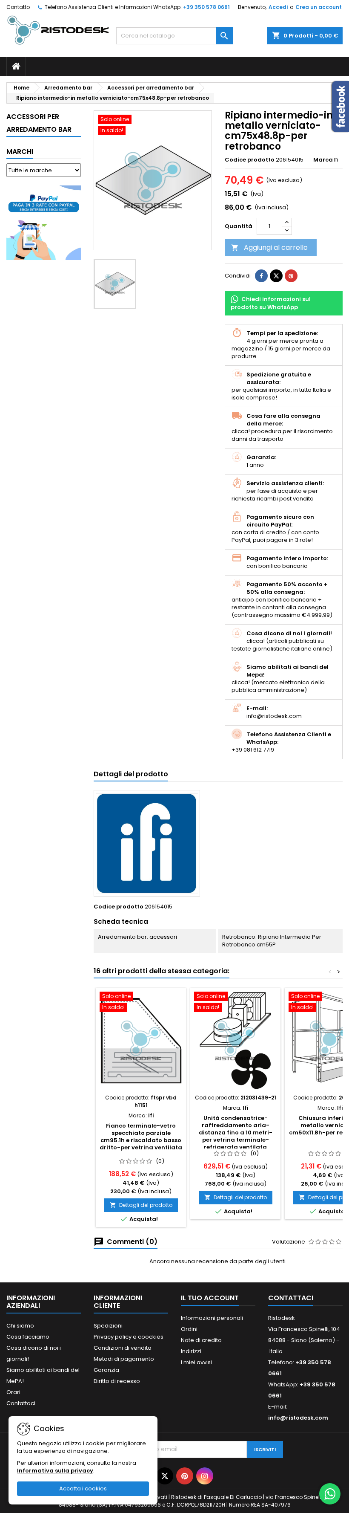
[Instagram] (204, 1475)
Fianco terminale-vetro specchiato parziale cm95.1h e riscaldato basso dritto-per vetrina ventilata (141, 1136)
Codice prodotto (250, 160)
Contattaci (20, 1403)
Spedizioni (108, 1326)
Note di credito (201, 1340)
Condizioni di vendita (123, 1348)
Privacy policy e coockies (128, 1337)
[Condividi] (261, 275)
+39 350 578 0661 (206, 7)
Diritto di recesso (117, 1381)
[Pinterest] (291, 275)
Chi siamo (20, 1326)
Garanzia (106, 1370)
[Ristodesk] (58, 30)
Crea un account (318, 7)
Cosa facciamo (27, 1337)
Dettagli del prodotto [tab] (131, 774)
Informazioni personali (212, 1318)
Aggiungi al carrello (269, 247)
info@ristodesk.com (298, 1418)
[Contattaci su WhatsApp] (329, 1493)
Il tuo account (210, 1298)
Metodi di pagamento (124, 1359)
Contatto (18, 7)
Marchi (19, 151)
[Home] (16, 66)
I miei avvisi (196, 1362)
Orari (13, 1392)
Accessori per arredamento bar (39, 123)
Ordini (189, 1329)
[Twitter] (164, 1475)
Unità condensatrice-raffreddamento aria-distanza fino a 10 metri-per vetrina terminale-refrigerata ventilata (235, 1132)
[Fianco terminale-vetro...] (141, 1041)
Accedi (278, 7)
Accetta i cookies (83, 1488)
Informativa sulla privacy (55, 1471)
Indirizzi (191, 1351)
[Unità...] (235, 1041)
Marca (323, 160)
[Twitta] (276, 275)
